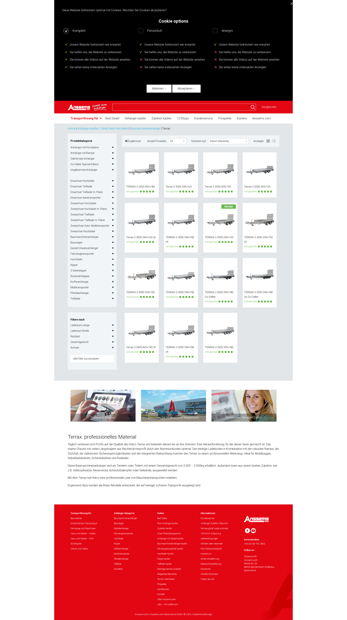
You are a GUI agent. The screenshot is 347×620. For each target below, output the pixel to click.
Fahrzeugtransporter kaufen (170, 548)
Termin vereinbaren (166, 579)
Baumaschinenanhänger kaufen (172, 543)
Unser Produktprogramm (169, 533)
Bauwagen (76, 242)
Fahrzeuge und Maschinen (83, 528)
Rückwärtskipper (80, 276)
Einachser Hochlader (82, 180)
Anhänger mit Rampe (82, 153)
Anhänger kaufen (135, 118)
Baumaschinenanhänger (145, 128)
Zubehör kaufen (161, 118)
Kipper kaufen (163, 559)
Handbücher (163, 589)
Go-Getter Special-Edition (84, 164)
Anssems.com (261, 118)
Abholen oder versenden (212, 543)
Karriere (242, 118)
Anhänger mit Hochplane (84, 147)
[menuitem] (85, 118)
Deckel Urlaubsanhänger (84, 248)
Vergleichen (269, 107)
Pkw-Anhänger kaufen (167, 523)
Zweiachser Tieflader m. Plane (87, 220)
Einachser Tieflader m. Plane (86, 192)
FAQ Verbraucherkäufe (211, 548)
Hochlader (76, 259)
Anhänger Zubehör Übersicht (214, 523)
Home (72, 128)
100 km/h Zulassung (211, 533)
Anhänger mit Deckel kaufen (170, 538)
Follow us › (249, 550)
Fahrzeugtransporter (82, 253)
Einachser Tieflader (81, 186)
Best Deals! (112, 118)
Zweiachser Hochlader (83, 203)
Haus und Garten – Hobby (83, 533)
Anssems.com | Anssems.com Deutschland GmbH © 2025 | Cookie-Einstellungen (173, 614)
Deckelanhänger (121, 528)
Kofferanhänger (79, 281)
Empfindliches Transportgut (83, 523)
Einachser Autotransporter (85, 197)
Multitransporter (79, 287)
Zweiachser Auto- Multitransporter (89, 225)
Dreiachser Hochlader (82, 231)
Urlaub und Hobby (79, 548)
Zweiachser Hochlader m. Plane (88, 208)
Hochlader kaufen (165, 554)
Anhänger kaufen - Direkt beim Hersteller (103, 128)
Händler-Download (209, 574)
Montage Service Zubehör (169, 569)
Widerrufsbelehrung (210, 559)
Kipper (74, 265)
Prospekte (225, 118)
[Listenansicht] (274, 141)
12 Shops (183, 118)
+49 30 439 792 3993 (254, 544)
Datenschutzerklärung (211, 564)
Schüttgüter (76, 543)
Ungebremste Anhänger (83, 169)
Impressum (206, 554)
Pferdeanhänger (79, 293)
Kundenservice (203, 118)
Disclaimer (206, 569)
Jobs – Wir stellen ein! (167, 604)
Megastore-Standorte (167, 574)
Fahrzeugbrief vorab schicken (214, 528)
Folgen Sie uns (207, 579)
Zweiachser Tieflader (82, 214)
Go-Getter (118, 569)
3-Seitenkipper (78, 270)
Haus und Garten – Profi (81, 538)
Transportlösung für (84, 118)
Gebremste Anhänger (82, 158)
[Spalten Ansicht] (268, 141)
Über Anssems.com (166, 599)
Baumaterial (76, 518)
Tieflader (75, 298)
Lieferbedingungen (209, 538)
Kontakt (161, 594)
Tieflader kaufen (164, 564)
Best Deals (162, 518)
